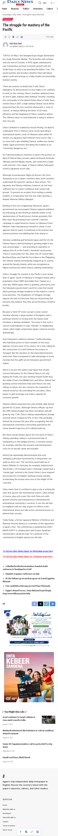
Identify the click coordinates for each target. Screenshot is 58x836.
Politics (7, 19)
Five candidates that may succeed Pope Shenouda (28, 586)
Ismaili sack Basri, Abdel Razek (16, 757)
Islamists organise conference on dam (22, 574)
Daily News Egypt (16, 43)
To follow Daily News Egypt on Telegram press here (27, 556)
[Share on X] (13, 37)
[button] (5, 2)
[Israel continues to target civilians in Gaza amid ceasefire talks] (48, 720)
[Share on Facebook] (9, 37)
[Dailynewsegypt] (20, 2)
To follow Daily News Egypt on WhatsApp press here (28, 551)
